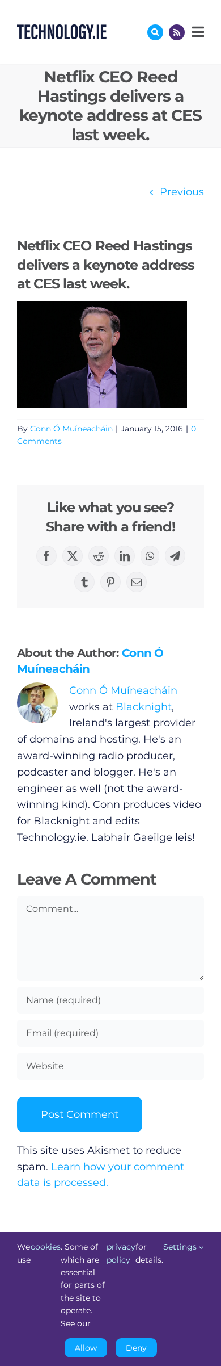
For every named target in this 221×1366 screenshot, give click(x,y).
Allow (86, 1348)
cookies (46, 1247)
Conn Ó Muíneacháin (71, 429)
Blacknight (144, 707)
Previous (182, 192)
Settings (181, 1247)
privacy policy (121, 1253)
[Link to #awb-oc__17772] (155, 32)
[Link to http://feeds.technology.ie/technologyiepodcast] (177, 32)
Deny (136, 1348)
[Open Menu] (196, 32)
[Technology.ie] (62, 29)
